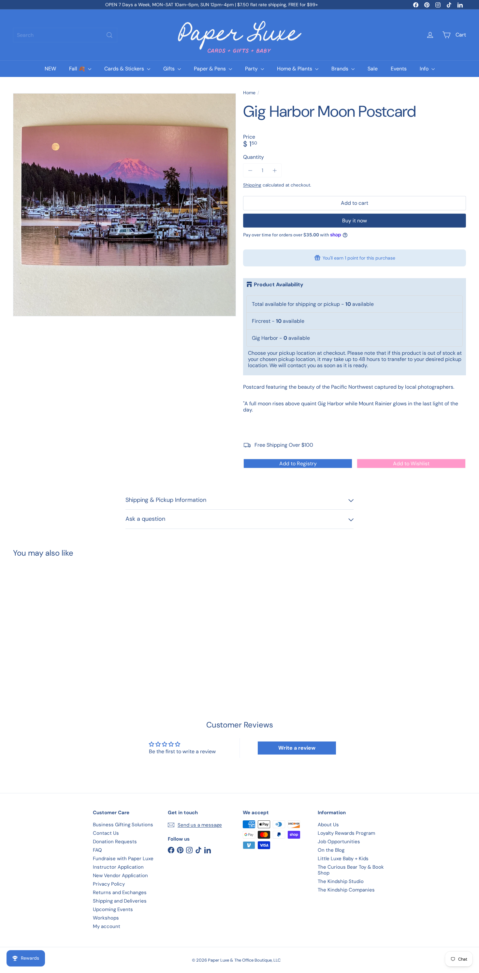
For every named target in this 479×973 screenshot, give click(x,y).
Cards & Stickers (124, 68)
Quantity (253, 157)
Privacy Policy (109, 884)
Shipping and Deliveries (120, 901)
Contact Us (106, 833)
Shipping (252, 185)
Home (249, 93)
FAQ (97, 850)
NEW (50, 68)
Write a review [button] (296, 747)
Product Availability (278, 284)
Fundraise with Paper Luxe (123, 858)
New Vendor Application (120, 875)
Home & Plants (295, 68)
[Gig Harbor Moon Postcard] (48, 620)
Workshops (106, 918)
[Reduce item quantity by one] (250, 170)
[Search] (109, 35)
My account (106, 926)
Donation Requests (115, 841)
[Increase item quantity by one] (275, 170)
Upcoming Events (113, 909)
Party (252, 68)
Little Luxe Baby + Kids (343, 858)
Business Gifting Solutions (123, 824)
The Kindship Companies (346, 890)
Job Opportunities (339, 841)
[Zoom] (124, 205)
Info (425, 68)
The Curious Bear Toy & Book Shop (351, 870)
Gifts (169, 68)
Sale (373, 68)
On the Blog (331, 850)
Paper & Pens (210, 68)
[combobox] (65, 35)
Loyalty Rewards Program (346, 833)
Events (399, 68)
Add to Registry (298, 463)
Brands (340, 68)
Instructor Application (118, 867)
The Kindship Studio (341, 881)
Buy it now (354, 220)
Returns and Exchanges (120, 892)
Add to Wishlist (411, 463)
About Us (328, 824)
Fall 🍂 (77, 68)
